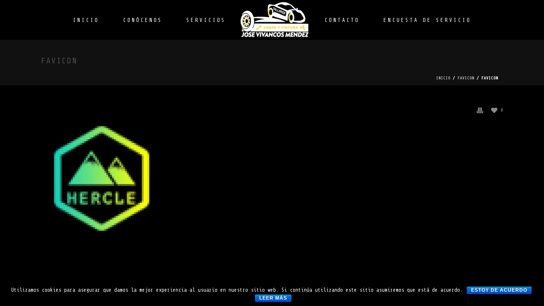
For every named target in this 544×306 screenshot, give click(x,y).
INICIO (86, 20)
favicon (466, 78)
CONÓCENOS (142, 20)
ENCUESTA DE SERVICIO (427, 20)
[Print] (480, 109)
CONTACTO (342, 20)
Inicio (443, 78)
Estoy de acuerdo (499, 290)
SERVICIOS (206, 20)
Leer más (273, 298)
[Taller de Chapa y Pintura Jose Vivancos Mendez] (275, 20)
